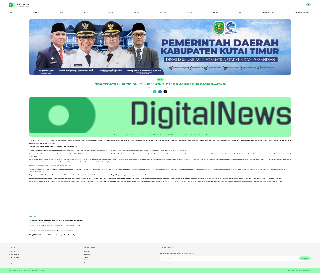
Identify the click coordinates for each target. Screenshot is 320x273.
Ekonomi (215, 12)
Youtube (86, 257)
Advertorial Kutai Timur (268, 12)
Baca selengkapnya (188, 253)
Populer (110, 12)
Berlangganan (305, 258)
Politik (10, 12)
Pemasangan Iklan (14, 257)
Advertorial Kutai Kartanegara (303, 12)
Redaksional (12, 251)
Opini (240, 12)
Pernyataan (12, 263)
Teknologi (136, 12)
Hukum (86, 12)
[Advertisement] (79, 201)
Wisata (61, 12)
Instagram (87, 254)
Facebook (87, 251)
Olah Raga (189, 12)
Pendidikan (36, 12)
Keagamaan (163, 12)
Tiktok (86, 260)
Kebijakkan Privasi (13, 260)
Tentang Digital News (14, 254)
